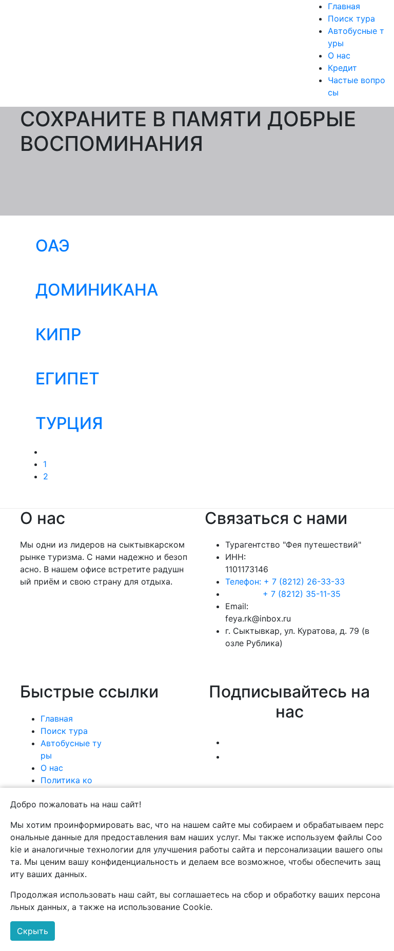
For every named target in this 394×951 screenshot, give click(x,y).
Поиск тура (351, 18)
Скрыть (32, 931)
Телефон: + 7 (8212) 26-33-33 (285, 581)
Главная (344, 6)
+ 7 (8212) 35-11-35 (302, 594)
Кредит (342, 68)
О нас (339, 55)
